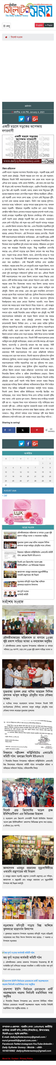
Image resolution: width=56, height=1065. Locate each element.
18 (13, 476)
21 (35, 476)
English (39, 25)
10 (6, 472)
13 (28, 472)
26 (21, 481)
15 (43, 472)
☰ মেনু (6, 26)
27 (28, 481)
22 (43, 476)
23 (50, 476)
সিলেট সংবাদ (16, 37)
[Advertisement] (28, 72)
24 (6, 481)
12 (21, 472)
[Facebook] (28, 119)
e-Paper (49, 25)
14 (35, 472)
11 (13, 472)
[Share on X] (23, 430)
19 (21, 476)
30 (50, 481)
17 (6, 476)
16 (50, 472)
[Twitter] (21, 119)
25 (13, 481)
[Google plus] (35, 119)
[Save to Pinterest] (37, 430)
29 (43, 481)
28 (35, 481)
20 (28, 476)
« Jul (4, 495)
